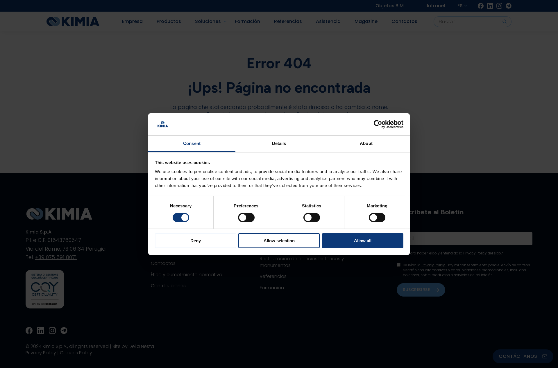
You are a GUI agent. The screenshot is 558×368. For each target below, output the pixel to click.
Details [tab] (279, 143)
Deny (195, 240)
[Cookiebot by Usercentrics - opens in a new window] (378, 124)
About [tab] (366, 143)
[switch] (246, 217)
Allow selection (279, 240)
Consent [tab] (192, 143)
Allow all (362, 240)
